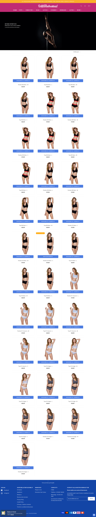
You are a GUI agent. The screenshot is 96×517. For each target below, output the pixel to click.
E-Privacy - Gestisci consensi (24, 504)
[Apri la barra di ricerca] (81, 6)
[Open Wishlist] (94, 515)
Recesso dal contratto (22, 497)
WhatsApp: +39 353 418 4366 (56, 495)
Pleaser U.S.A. (38, 490)
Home (15, 10)
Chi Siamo (19, 490)
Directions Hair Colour (40, 492)
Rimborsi (19, 494)
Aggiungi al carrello (23, 80)
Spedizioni (19, 492)
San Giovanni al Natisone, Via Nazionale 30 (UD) (57, 499)
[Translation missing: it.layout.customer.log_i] (85, 6)
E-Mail (52, 490)
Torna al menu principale (48, 482)
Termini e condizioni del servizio (25, 507)
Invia (91, 498)
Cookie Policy (20, 502)
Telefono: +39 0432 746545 (57, 492)
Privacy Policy (20, 499)
